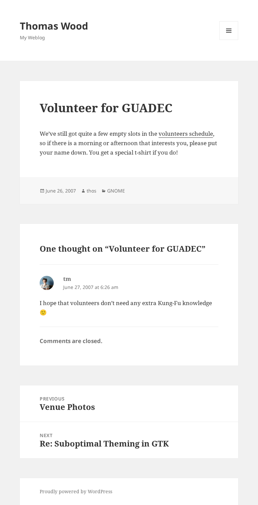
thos (91, 190)
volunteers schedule (186, 133)
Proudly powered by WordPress (76, 491)
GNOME (116, 190)
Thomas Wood (54, 25)
